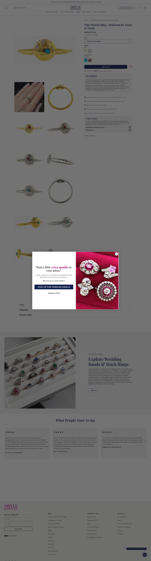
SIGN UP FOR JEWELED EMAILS (54, 287)
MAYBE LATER (54, 293)
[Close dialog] (116, 253)
